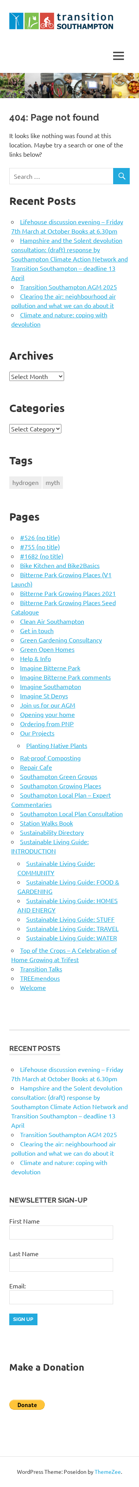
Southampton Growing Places (60, 785)
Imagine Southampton (50, 686)
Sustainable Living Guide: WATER (71, 938)
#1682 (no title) (41, 556)
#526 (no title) (40, 537)
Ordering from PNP (47, 723)
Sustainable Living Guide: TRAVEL (72, 928)
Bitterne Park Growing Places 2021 (68, 593)
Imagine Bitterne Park (50, 668)
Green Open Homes (47, 649)
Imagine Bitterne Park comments (65, 677)
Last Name (24, 1253)
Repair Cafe (36, 767)
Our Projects (37, 733)
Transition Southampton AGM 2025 (68, 287)
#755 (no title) (40, 546)
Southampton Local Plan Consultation (71, 813)
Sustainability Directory (52, 832)
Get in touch (37, 630)
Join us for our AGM (47, 705)
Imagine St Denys (44, 695)
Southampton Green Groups (58, 776)
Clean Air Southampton (52, 621)
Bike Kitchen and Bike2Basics (60, 565)
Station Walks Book (46, 823)
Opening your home (47, 714)
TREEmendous (40, 978)
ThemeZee (108, 1471)
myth (53, 482)
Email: (17, 1286)
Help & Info (35, 658)
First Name (24, 1221)
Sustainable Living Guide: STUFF (70, 919)
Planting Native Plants (56, 745)
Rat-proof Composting (50, 758)
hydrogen (25, 482)
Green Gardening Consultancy (61, 640)
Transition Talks (41, 969)
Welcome (33, 987)
